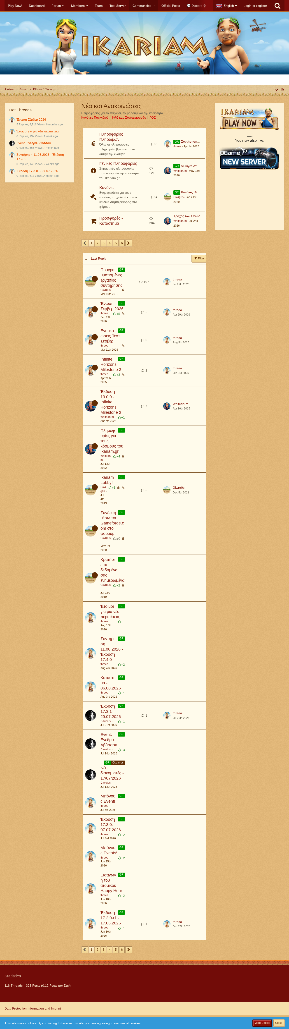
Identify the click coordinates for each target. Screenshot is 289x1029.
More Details (262, 1022)
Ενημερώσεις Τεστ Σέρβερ (110, 335)
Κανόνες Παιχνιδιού (95, 117)
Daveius (105, 721)
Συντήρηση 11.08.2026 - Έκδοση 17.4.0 (111, 649)
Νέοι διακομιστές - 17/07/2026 (112, 773)
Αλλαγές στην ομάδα (195, 166)
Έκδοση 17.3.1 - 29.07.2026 (110, 711)
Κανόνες (106, 187)
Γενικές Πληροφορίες (118, 163)
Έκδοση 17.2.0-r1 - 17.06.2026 (110, 917)
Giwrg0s (178, 197)
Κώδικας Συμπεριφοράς (129, 117)
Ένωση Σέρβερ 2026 (31, 119)
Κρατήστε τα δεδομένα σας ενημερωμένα (112, 570)
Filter (200, 258)
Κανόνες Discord (193, 192)
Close (278, 1022)
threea (177, 146)
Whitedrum (180, 170)
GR (121, 269)
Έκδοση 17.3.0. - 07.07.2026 (37, 171)
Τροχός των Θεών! (186, 216)
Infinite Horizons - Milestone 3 (110, 364)
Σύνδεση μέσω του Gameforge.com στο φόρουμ (112, 523)
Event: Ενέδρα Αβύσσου (33, 143)
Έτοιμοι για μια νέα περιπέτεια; (38, 131)
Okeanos (118, 762)
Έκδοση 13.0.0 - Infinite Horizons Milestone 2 (110, 402)
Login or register (255, 5)
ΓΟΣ (152, 117)
